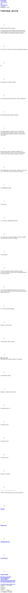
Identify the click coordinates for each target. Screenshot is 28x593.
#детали (2, 584)
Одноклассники (4, 574)
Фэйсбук (3, 509)
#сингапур (13, 584)
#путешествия (7, 584)
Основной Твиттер (5, 541)
